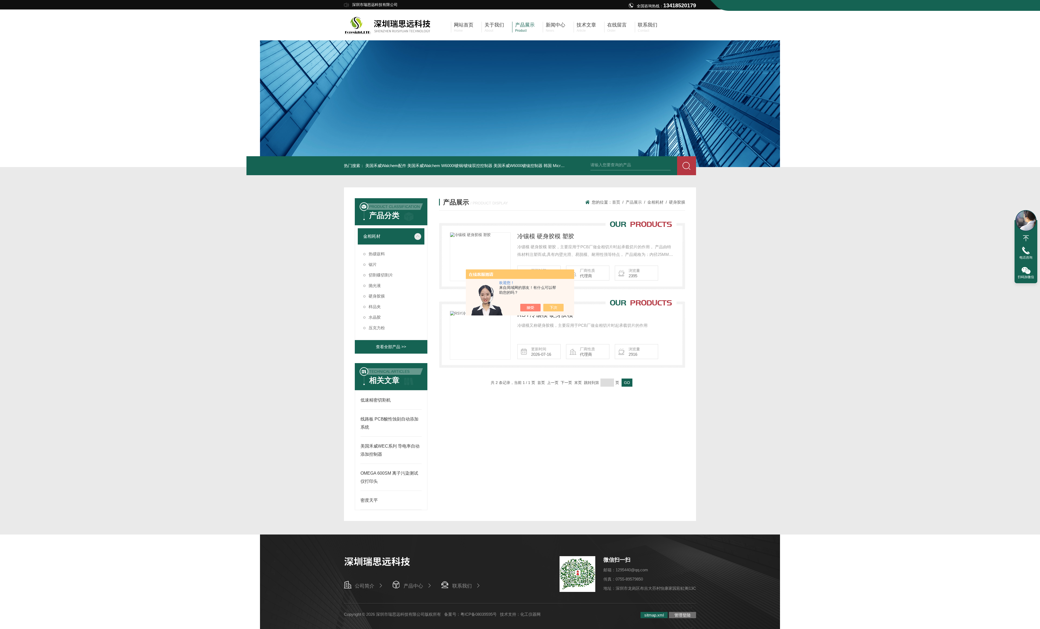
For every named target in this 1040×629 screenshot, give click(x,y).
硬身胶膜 (377, 296)
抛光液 (375, 285)
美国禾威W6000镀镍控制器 (517, 165)
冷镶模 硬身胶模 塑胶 (545, 236)
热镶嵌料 (377, 254)
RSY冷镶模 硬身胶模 (545, 314)
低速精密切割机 (375, 400)
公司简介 (364, 586)
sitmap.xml (654, 615)
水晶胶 (375, 317)
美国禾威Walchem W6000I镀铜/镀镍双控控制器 (449, 165)
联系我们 (462, 586)
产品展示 (634, 202)
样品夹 (375, 306)
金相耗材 (372, 236)
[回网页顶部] (1026, 238)
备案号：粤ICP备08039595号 (470, 614)
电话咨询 (1025, 257)
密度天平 (369, 500)
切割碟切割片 (381, 275)
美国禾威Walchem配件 (385, 165)
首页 (616, 202)
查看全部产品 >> (391, 346)
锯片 (373, 264)
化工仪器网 (530, 614)
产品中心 (413, 586)
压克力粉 (377, 327)
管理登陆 (682, 615)
